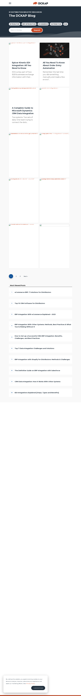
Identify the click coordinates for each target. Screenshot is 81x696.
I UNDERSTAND (38, 688)
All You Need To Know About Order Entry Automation (54, 65)
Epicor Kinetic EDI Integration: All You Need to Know (21, 65)
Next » (26, 276)
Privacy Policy (30, 683)
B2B (65, 24)
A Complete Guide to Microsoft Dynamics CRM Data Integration (23, 111)
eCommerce (43, 24)
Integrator (14, 24)
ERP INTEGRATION (29, 24)
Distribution (56, 24)
